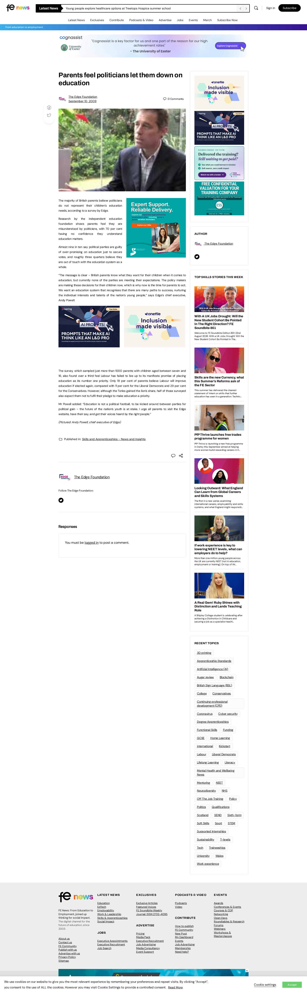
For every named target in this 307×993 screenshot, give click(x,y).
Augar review (205, 677)
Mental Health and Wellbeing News (216, 772)
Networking (221, 914)
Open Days (220, 918)
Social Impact (105, 921)
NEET (219, 783)
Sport (218, 823)
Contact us (65, 942)
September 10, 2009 (82, 101)
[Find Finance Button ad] (219, 163)
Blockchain (226, 677)
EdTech (101, 907)
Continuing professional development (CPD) (212, 703)
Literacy (230, 762)
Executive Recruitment (111, 944)
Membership (183, 948)
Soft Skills (203, 823)
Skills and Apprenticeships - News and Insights (114, 439)
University (203, 856)
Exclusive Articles (147, 903)
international (205, 746)
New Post (181, 933)
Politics (201, 807)
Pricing (140, 933)
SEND (218, 815)
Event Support (145, 952)
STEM (231, 823)
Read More (175, 987)
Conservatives (221, 693)
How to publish (184, 926)
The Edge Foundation (83, 97)
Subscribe (289, 8)
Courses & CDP (223, 910)
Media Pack (143, 937)
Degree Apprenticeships (213, 722)
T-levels (225, 839)
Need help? (182, 952)
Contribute (116, 20)
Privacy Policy (67, 957)
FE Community (67, 946)
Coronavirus (204, 714)
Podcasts (181, 903)
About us (64, 938)
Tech (200, 848)
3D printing (204, 653)
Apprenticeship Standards (214, 661)
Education (103, 903)
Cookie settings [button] (265, 985)
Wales (219, 856)
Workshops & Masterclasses (223, 934)
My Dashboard (184, 937)
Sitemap (63, 961)
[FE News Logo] (17, 7)
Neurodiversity (206, 790)
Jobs (180, 20)
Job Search (104, 948)
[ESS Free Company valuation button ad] (219, 198)
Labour (201, 754)
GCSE (200, 738)
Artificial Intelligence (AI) (212, 669)
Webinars (220, 929)
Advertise (165, 20)
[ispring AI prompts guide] (89, 345)
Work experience (208, 864)
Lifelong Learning (208, 762)
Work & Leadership (109, 914)
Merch (207, 20)
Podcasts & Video (141, 20)
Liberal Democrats (224, 754)
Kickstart (224, 746)
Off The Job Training (210, 799)
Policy (233, 799)
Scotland (202, 815)
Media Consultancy (148, 948)
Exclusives (97, 20)
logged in (92, 542)
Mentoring (203, 783)
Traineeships (217, 848)
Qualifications (221, 807)
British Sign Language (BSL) (214, 685)
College (202, 693)
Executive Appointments (112, 941)
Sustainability (205, 839)
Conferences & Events (227, 907)
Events (193, 20)
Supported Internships (211, 831)
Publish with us (67, 949)
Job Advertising (146, 944)
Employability (105, 910)
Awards (218, 903)
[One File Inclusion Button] (154, 345)
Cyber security (228, 714)
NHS (224, 790)
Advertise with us (69, 953)
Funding (228, 730)
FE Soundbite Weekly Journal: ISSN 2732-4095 (151, 912)
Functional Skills (207, 730)
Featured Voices (146, 907)
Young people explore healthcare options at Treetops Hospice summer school (118, 8)
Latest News (76, 20)
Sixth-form (234, 815)
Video (178, 907)
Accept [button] (292, 985)
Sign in (270, 8)
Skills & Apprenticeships (112, 918)
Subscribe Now (227, 20)
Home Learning (220, 738)
